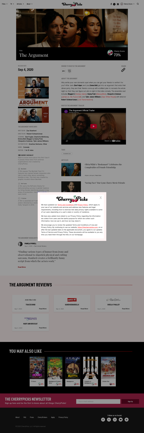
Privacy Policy (82, 205)
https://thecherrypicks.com (88, 227)
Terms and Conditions (66, 205)
